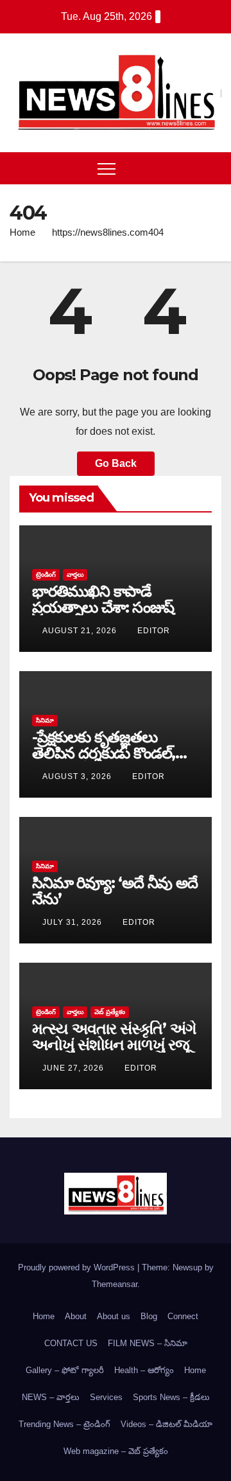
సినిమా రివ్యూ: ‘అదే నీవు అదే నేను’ (115, 890)
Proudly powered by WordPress (77, 1267)
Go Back (116, 463)
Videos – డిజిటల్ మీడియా (166, 1424)
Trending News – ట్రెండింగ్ (64, 1424)
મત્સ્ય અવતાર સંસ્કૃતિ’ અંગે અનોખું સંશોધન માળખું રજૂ (114, 1036)
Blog (149, 1316)
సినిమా (45, 720)
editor (153, 630)
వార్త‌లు (75, 574)
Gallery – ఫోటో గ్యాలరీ (65, 1370)
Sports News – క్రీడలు (171, 1397)
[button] (188, 167)
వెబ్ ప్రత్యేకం (109, 1011)
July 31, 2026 (73, 922)
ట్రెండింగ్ (46, 574)
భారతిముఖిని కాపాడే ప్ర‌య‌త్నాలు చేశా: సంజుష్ (103, 599)
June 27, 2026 (74, 1068)
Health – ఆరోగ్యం (144, 1370)
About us (113, 1316)
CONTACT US (71, 1343)
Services (106, 1397)
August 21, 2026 (80, 630)
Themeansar (114, 1284)
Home (22, 232)
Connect (182, 1316)
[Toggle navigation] (106, 168)
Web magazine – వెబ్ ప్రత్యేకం (116, 1451)
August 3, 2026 (78, 776)
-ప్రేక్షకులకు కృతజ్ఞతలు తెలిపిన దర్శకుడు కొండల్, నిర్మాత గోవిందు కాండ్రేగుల (104, 753)
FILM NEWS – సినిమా (147, 1343)
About (76, 1316)
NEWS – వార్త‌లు (51, 1397)
